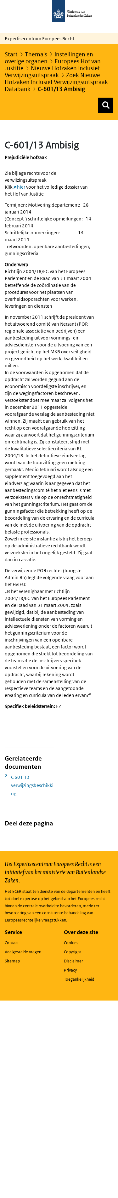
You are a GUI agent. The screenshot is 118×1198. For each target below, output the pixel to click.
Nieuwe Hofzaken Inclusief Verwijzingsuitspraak (52, 72)
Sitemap (12, 961)
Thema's (36, 54)
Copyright (72, 952)
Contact (12, 942)
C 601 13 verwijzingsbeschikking (32, 785)
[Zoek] (105, 105)
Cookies (71, 942)
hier (21, 187)
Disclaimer (73, 961)
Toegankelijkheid (79, 979)
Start (11, 54)
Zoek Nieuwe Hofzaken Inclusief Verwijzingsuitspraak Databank (56, 82)
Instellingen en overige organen (49, 58)
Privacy (70, 970)
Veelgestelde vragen (23, 952)
